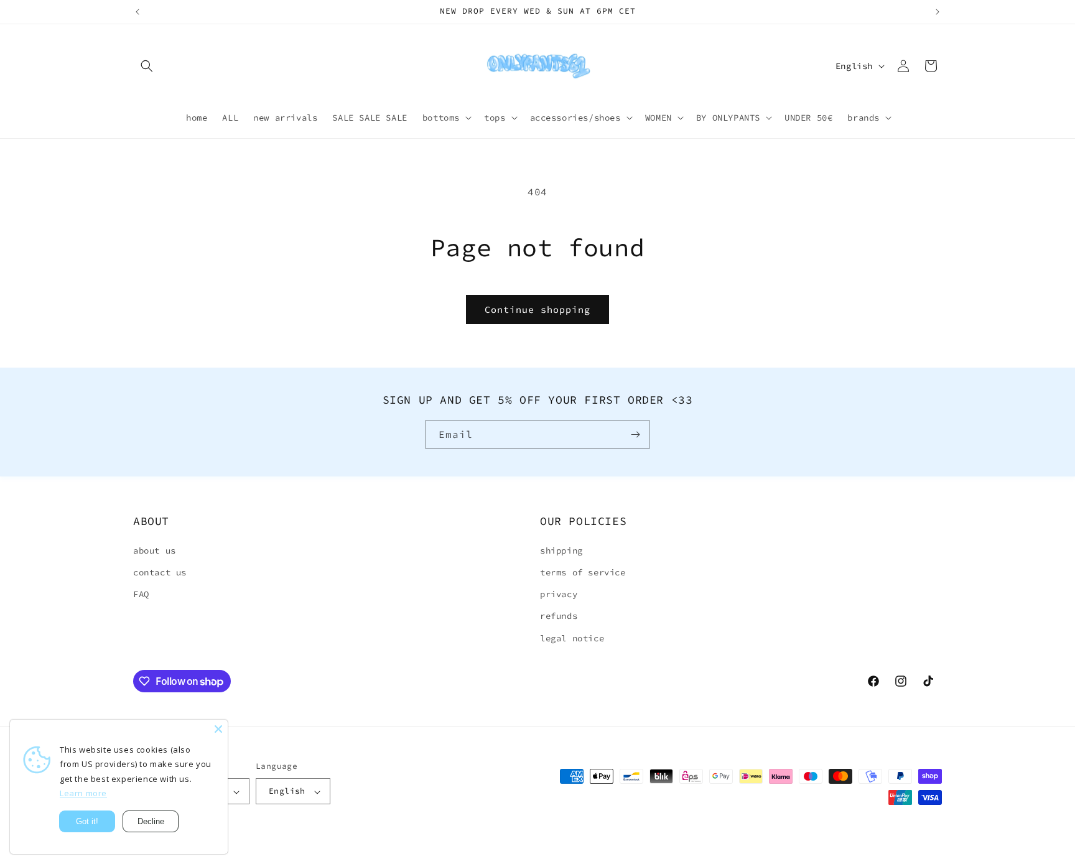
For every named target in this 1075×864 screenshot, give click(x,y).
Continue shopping (537, 309)
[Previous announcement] (137, 12)
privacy (558, 594)
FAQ (141, 594)
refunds (558, 615)
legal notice (572, 637)
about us (154, 549)
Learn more (83, 793)
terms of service (583, 571)
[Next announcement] (937, 12)
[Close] (218, 729)
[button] (147, 66)
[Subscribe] (635, 434)
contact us (160, 571)
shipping (561, 549)
